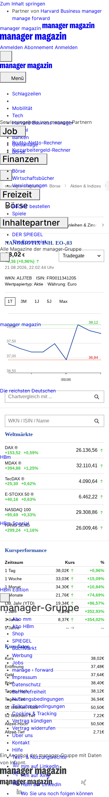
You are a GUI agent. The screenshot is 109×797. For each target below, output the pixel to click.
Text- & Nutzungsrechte (39, 757)
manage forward (31, 18)
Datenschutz (26, 684)
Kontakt (21, 742)
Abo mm (21, 619)
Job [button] (11, 131)
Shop (18, 633)
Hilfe (17, 750)
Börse (18, 171)
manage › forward (32, 670)
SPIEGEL (22, 641)
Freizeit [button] (18, 194)
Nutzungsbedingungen (38, 699)
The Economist (29, 242)
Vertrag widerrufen (33, 728)
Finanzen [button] (21, 159)
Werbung (22, 655)
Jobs (17, 663)
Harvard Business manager (71, 11)
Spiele (19, 213)
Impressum (24, 677)
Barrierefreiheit (29, 692)
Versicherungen (29, 185)
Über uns (22, 735)
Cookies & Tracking (34, 713)
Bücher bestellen (31, 206)
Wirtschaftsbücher (33, 178)
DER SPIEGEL (27, 234)
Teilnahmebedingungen (38, 706)
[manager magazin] (26, 68)
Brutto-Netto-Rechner (37, 143)
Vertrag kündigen (32, 721)
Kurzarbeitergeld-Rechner (41, 150)
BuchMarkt (24, 648)
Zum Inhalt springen (22, 4)
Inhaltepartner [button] (32, 222)
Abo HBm (23, 626)
